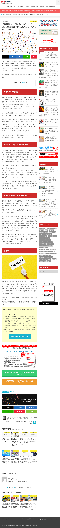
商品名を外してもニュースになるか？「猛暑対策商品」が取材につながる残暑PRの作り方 (47, 214)
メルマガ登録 (21, 519)
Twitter (46, 230)
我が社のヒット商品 (44, 7)
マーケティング (50, 243)
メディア (41, 245)
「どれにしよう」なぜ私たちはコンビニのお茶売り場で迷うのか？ (51, 64)
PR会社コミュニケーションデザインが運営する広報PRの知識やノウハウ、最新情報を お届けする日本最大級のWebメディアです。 (30, 11)
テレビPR (27, 7)
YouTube (51, 230)
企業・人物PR (20, 7)
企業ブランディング (53, 253)
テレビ (54, 236)
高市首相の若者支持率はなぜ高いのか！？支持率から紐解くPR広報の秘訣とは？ (51, 94)
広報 (52, 257)
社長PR (49, 261)
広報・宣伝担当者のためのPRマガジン (19, 525)
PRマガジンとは (12, 519)
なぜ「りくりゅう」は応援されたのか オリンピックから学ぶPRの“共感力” (51, 122)
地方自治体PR (42, 257)
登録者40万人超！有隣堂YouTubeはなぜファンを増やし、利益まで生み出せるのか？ (51, 131)
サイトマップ (43, 519)
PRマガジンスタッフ (14, 479)
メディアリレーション (44, 249)
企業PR (45, 253)
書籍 (45, 259)
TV (43, 230)
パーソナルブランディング (45, 239)
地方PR (49, 255)
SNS (40, 230)
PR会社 (55, 228)
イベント (41, 234)
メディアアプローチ (49, 245)
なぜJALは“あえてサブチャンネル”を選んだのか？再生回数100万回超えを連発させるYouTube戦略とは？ (48, 56)
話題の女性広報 (52, 7)
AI (39, 228)
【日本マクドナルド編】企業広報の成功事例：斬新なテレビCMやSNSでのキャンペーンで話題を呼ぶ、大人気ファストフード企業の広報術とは (48, 112)
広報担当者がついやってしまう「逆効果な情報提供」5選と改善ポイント (47, 180)
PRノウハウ (12, 7)
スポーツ (50, 236)
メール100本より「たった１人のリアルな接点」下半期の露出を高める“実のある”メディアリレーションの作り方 (47, 203)
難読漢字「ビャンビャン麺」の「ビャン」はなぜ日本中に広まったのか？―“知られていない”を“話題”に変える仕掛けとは (48, 73)
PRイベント (49, 228)
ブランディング (49, 241)
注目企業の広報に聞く (35, 7)
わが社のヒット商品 (43, 232)
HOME (8, 7)
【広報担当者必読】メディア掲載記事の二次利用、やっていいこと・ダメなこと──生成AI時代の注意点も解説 (48, 84)
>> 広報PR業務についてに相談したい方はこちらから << (20, 381)
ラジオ (47, 251)
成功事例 (41, 259)
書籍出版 (54, 259)
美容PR (12, 391)
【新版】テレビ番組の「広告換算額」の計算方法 (51, 101)
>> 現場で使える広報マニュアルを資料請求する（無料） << (19, 373)
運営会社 (35, 519)
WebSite (11, 487)
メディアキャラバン (43, 247)
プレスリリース (42, 243)
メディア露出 (42, 251)
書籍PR (49, 259)
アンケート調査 (52, 232)
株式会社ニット (42, 261)
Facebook (21, 487)
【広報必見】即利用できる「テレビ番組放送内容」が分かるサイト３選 (51, 138)
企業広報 (41, 255)
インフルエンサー (43, 236)
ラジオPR (53, 251)
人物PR (41, 253)
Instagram (28, 487)
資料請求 (29, 519)
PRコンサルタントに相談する (19, 336)
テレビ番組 (47, 238)
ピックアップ (42, 241)
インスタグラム (48, 234)
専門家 (48, 257)
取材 (45, 255)
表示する (24, 82)
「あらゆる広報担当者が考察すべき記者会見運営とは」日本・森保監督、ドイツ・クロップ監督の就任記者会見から (47, 191)
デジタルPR (6, 391)
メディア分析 (53, 249)
